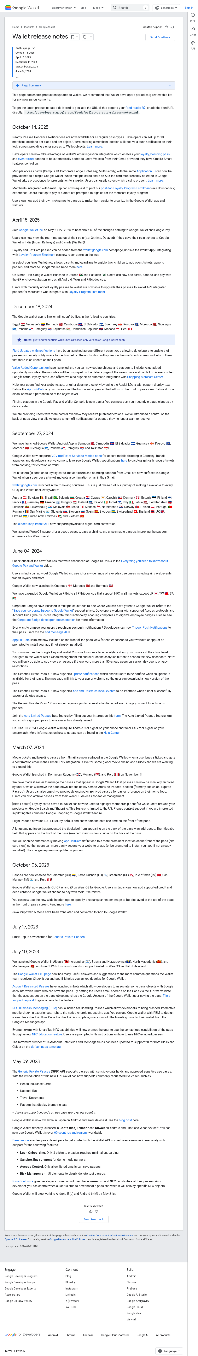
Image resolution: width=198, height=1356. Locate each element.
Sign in (189, 7)
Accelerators (12, 1294)
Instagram (72, 1288)
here (80, 267)
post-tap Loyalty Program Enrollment (126, 188)
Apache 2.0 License (15, 1239)
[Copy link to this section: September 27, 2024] (57, 434)
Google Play (134, 1313)
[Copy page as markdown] (84, 37)
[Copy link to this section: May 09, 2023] (44, 1062)
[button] (94, 85)
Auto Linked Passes (37, 716)
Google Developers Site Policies (67, 1239)
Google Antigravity (138, 1300)
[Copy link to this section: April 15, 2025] (43, 220)
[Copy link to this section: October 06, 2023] (53, 865)
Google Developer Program (21, 1276)
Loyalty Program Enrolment (37, 255)
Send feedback (160, 37)
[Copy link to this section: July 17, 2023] (42, 927)
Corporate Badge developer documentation (46, 620)
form (117, 716)
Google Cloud (135, 1307)
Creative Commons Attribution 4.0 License (109, 1235)
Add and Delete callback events (94, 691)
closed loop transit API (33, 524)
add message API (57, 632)
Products (29, 27)
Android (131, 1276)
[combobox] (130, 7)
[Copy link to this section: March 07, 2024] (48, 748)
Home (15, 27)
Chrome (132, 1282)
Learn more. (95, 146)
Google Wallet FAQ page (34, 974)
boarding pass (160, 154)
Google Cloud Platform (115, 1335)
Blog (83, 7)
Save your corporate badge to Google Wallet (43, 610)
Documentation (62, 7)
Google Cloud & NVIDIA (18, 1300)
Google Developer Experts (20, 1288)
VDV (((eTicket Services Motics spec (76, 456)
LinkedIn (71, 1294)
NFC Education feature (47, 1034)
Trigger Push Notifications (149, 627)
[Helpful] (166, 27)
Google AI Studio (137, 1294)
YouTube (71, 1307)
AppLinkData (35, 389)
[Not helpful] (172, 27)
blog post (125, 1120)
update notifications (86, 674)
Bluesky (70, 1282)
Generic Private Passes (69, 937)
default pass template (46, 1047)
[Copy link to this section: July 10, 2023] (43, 952)
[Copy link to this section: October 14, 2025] (52, 127)
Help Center (111, 733)
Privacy (20, 1351)
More (96, 7)
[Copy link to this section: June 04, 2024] (46, 551)
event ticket (26, 159)
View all (131, 1319)
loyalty (144, 154)
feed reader (133, 108)
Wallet (33, 7)
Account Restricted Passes (31, 986)
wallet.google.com (95, 250)
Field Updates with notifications (33, 350)
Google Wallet (47, 27)
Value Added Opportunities (30, 368)
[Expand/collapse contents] (33, 48)
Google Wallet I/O (31, 230)
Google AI (142, 1335)
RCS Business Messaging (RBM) (34, 1008)
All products (163, 1335)
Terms (9, 1351)
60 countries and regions (71, 1132)
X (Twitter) (72, 1300)
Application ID (146, 171)
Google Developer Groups (20, 1282)
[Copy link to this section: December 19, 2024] (56, 307)
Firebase (132, 1288)
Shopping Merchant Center (145, 377)
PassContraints (22, 1181)
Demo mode (20, 1140)
